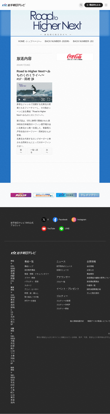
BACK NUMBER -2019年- (85, 41)
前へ (21, 151)
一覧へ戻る (34, 151)
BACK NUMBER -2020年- (57, 41)
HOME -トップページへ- (30, 41)
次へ (47, 151)
